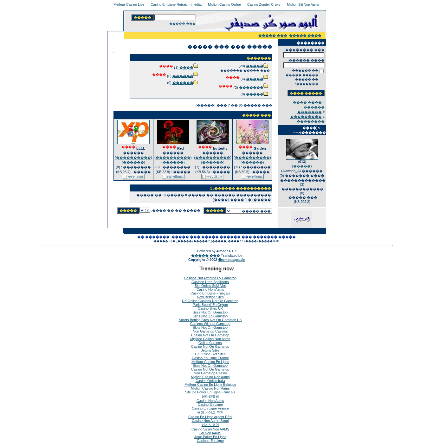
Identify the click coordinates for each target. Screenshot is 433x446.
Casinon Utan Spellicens (210, 282)
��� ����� (182, 23)
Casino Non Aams (210, 289)
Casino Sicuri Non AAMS (210, 429)
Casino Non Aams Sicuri (210, 421)
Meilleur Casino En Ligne (210, 362)
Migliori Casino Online (224, 4)
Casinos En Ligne (210, 441)
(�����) (302, 166)
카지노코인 (210, 425)
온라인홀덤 (210, 396)
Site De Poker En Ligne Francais (210, 392)
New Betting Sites (210, 297)
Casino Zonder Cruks (264, 4)
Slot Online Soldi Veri (210, 286)
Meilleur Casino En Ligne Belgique (210, 384)
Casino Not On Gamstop (210, 335)
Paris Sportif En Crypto (210, 305)
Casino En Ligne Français (210, 293)
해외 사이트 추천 (210, 412)
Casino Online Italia (210, 381)
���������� (252, 157)
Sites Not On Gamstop (210, 312)
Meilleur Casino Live (128, 4)
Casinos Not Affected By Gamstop (210, 278)
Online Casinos (210, 343)
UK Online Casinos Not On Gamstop (210, 301)
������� (309, 112)
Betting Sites (210, 350)
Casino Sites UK (210, 308)
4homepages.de (231, 260)
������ (182, 76)
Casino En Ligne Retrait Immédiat (176, 4)
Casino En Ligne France (210, 358)
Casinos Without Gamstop (210, 324)
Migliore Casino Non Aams (210, 339)
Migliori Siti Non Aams (303, 4)
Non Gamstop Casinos (210, 331)
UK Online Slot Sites (210, 354)
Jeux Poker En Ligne (210, 437)
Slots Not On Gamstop (210, 327)
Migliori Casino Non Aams (210, 377)
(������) (252, 162)
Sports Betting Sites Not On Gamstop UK (210, 320)
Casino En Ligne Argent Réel (210, 417)
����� (254, 66)
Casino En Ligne (210, 404)
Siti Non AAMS (210, 433)
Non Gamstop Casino (210, 373)
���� (186, 67)
